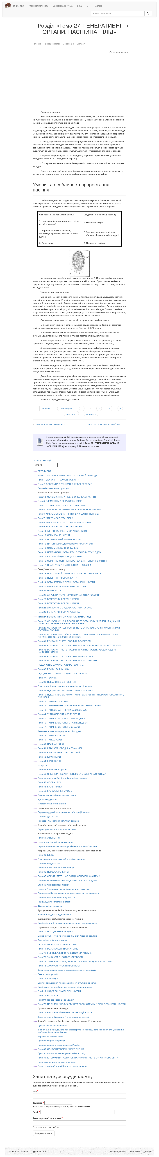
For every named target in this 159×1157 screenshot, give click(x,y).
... (88, 5)
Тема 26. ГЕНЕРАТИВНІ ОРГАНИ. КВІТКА (56, 424)
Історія (148, 1151)
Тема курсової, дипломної (48, 1118)
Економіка (135, 1151)
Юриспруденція (118, 1151)
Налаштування (120, 52)
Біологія (81, 43)
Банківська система (63, 5)
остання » (91, 413)
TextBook (18, 6)
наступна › (71, 413)
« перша (45, 408)
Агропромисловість (38, 5)
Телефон (38, 1102)
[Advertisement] (79, 79)
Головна (37, 43)
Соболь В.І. (68, 43)
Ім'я (35, 1090)
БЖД (79, 5)
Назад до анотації (42, 460)
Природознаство (52, 43)
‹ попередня (65, 408)
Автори (98, 5)
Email (36, 1112)
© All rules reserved (19, 1151)
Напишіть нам (40, 1151)
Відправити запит (44, 1133)
